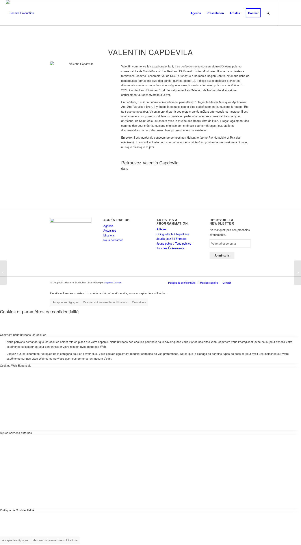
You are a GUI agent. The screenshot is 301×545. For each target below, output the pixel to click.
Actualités (109, 230)
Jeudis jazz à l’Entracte (171, 238)
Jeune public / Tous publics (173, 243)
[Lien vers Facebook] (285, 12)
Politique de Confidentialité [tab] (17, 510)
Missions (109, 235)
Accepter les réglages (65, 302)
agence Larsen (113, 282)
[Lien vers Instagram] (291, 12)
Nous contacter (113, 240)
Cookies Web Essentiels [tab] (15, 365)
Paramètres (139, 302)
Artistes (161, 229)
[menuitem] (196, 13)
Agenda (108, 226)
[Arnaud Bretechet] (297, 272)
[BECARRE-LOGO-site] (20, 13)
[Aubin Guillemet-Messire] (3, 272)
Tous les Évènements (170, 248)
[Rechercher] (268, 13)
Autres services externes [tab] (16, 433)
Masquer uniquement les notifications (105, 302)
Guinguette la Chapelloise (172, 234)
